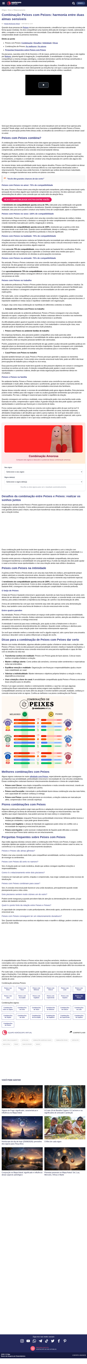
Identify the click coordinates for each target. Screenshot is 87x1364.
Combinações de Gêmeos (50, 1008)
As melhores (31, 46)
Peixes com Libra (8, 997)
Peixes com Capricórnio (50, 997)
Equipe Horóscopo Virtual (12, 23)
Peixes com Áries (8, 989)
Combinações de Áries (22, 1008)
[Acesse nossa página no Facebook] (59, 1341)
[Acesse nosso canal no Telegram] (40, 1341)
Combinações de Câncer (64, 1008)
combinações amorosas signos (42, 1040)
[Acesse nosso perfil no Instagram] (22, 1341)
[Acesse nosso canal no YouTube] (28, 1341)
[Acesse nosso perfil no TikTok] (46, 1341)
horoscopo (75, 1040)
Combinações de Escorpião (36, 1016)
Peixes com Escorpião (22, 997)
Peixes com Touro (22, 989)
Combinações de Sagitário (50, 1016)
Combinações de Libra (22, 1016)
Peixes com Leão (65, 989)
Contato (75, 1355)
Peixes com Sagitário (36, 997)
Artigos (4, 10)
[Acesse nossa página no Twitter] (53, 1341)
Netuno (8, 56)
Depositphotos (20, 1356)
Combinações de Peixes (8, 1024)
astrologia (25, 1040)
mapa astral (6, 1044)
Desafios (37, 43)
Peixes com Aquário (65, 997)
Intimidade (47, 43)
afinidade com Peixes (39, 776)
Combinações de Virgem (8, 1016)
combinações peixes (62, 1040)
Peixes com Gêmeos (36, 989)
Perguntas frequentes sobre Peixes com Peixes (25, 50)
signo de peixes (27, 1044)
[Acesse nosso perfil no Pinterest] (65, 1341)
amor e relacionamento (10, 1040)
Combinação (26, 43)
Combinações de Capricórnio (65, 1016)
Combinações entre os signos (8, 1008)
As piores (42, 46)
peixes (16, 1044)
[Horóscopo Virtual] (23, 3)
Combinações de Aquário (79, 1016)
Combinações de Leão (79, 1008)
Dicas (55, 43)
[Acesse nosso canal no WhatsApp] (34, 1341)
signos (38, 1044)
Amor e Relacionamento (16, 10)
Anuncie (83, 1355)
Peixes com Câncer (50, 989)
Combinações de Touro (36, 1008)
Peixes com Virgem (79, 989)
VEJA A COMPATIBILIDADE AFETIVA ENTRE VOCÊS (26, 200)
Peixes (26, 27)
